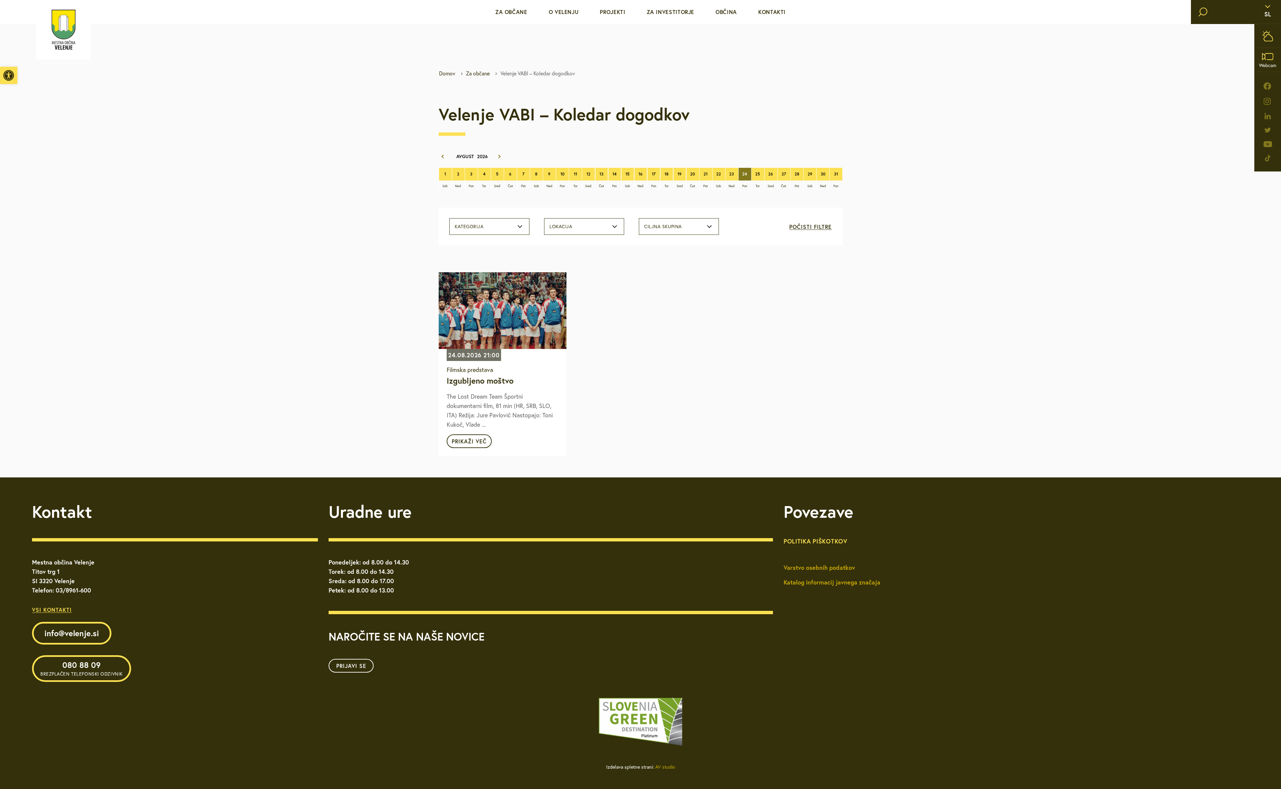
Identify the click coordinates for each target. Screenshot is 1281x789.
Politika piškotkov (815, 541)
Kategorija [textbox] (469, 227)
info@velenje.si (71, 633)
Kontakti (772, 11)
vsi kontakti (52, 609)
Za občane (511, 11)
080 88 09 (81, 668)
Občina (726, 11)
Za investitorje (671, 11)
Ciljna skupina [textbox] (663, 227)
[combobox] (489, 226)
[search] (1203, 12)
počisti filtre (810, 226)
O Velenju (564, 11)
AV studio (665, 767)
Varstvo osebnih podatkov (819, 567)
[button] (8, 75)
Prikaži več (469, 441)
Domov (447, 73)
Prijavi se (351, 665)
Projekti (612, 11)
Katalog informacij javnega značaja (832, 582)
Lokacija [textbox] (560, 227)
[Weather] (1267, 36)
